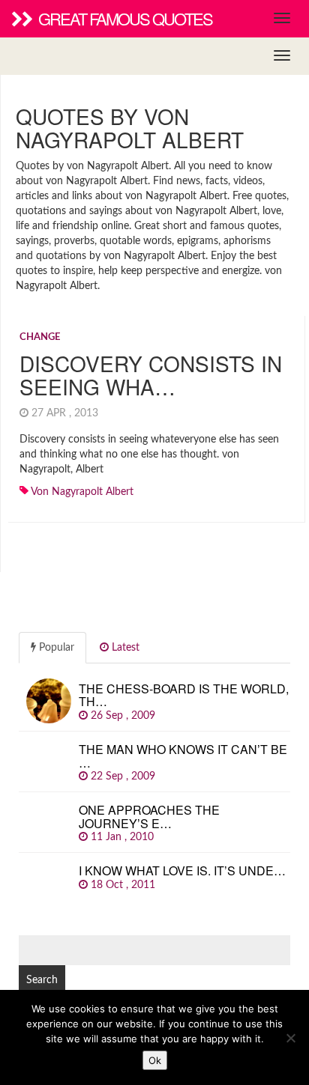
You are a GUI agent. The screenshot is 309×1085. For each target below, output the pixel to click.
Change (40, 337)
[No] (290, 1037)
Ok (154, 1060)
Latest (124, 647)
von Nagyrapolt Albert (82, 492)
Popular (55, 647)
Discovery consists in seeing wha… (151, 374)
